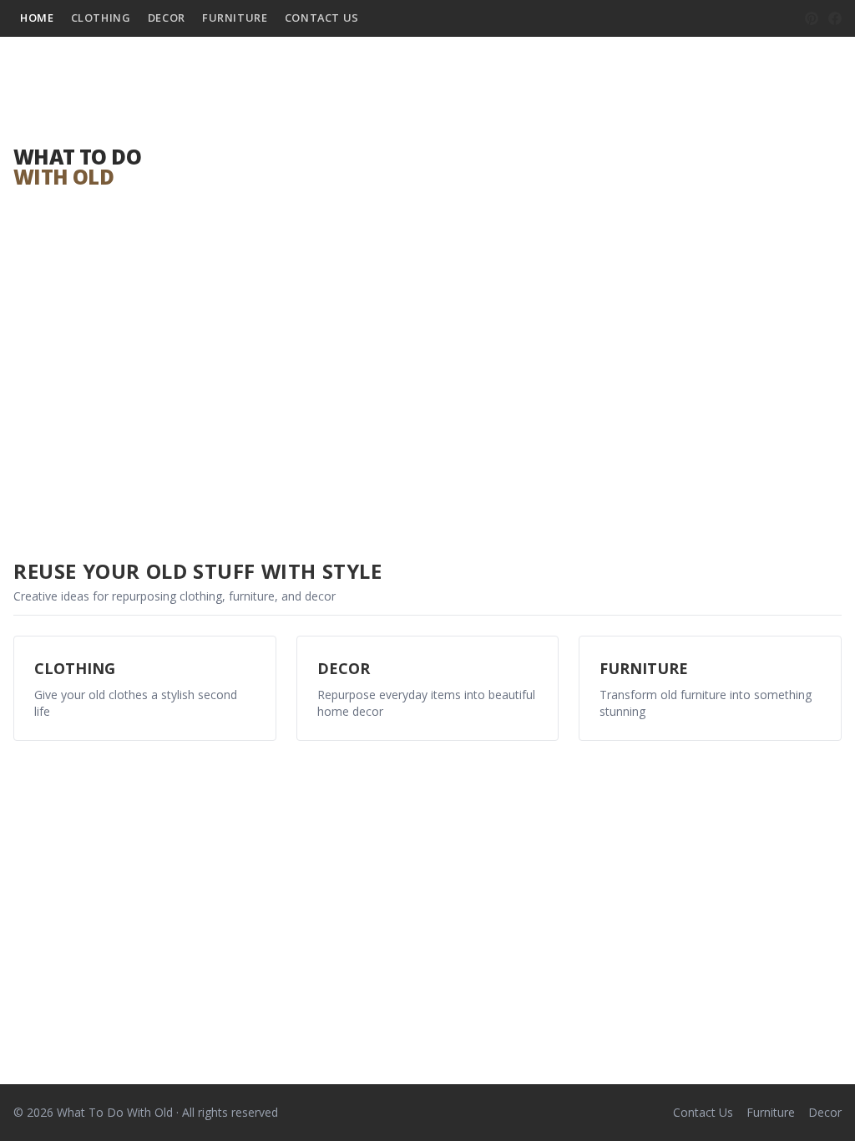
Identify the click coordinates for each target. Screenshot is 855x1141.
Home (37, 17)
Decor (166, 17)
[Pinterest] (811, 18)
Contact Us (322, 17)
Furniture (235, 17)
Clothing (101, 17)
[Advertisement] (501, 167)
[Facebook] (835, 18)
